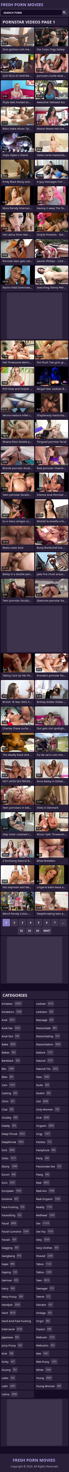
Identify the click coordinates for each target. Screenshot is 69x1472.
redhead (45, 1215)
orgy (43, 1134)
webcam (45, 1337)
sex (42, 1223)
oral (42, 1117)
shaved (44, 1256)
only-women (47, 1109)
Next (46, 930)
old (42, 1101)
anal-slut (10, 1036)
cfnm (8, 1101)
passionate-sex (48, 1166)
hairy (8, 1288)
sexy (42, 1239)
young (43, 1378)
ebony (9, 1166)
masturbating (47, 1036)
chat (7, 1109)
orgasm (45, 1125)
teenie (43, 1296)
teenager (45, 1288)
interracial (12, 1329)
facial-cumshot (15, 1231)
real (42, 1182)
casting (9, 1093)
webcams (45, 1345)
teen (42, 1280)
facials (9, 1239)
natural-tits (47, 1069)
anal (8, 1020)
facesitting (11, 1215)
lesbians (44, 1012)
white (43, 1370)
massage (44, 1020)
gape (8, 1264)
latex (8, 1378)
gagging (10, 1248)
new (42, 1077)
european (11, 1191)
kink (7, 1353)
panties (43, 1142)
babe (8, 1044)
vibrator (44, 1304)
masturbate (46, 1028)
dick (8, 1150)
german (10, 1280)
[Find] (64, 12)
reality (44, 1207)
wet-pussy (46, 1361)
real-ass (45, 1191)
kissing (9, 1370)
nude (42, 1085)
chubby (9, 1117)
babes (8, 1052)
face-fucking (13, 1207)
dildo (9, 1158)
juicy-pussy (12, 1345)
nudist (43, 1093)
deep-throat (13, 1134)
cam (8, 1085)
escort (8, 1174)
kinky (8, 1361)
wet (42, 1353)
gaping (9, 1272)
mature (44, 1052)
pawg (42, 1174)
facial (9, 1223)
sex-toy (44, 1231)
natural (44, 1060)
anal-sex (11, 1028)
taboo (43, 1264)
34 (37, 930)
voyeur (43, 1329)
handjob (11, 1304)
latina (9, 1394)
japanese (10, 1337)
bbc (8, 1069)
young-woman (48, 1386)
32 (21, 930)
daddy (9, 1125)
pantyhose (45, 1150)
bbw (7, 1077)
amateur (11, 1003)
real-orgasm (48, 1199)
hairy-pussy (12, 1296)
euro (8, 1182)
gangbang (11, 1256)
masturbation (48, 1044)
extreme (10, 1199)
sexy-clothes (47, 1248)
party (42, 1158)
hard (8, 1313)
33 (29, 930)
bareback (11, 1060)
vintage (44, 1313)
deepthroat (12, 1142)
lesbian (44, 1003)
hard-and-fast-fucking (16, 1322)
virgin (43, 1321)
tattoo (43, 1272)
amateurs (11, 1012)
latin (8, 1386)
